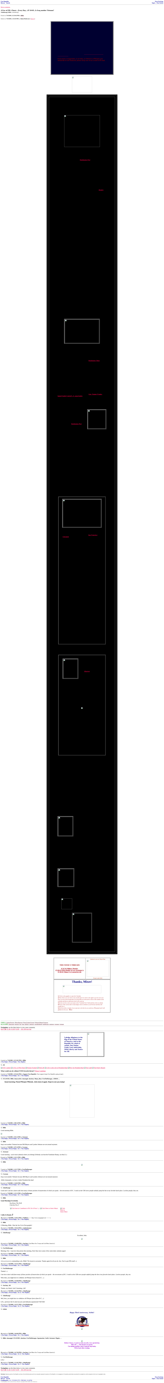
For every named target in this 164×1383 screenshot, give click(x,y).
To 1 (19, 1075)
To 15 (19, 1306)
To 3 (19, 1138)
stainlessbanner (27, 1228)
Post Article (160, 3)
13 (1, 1253)
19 (1, 1352)
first (2, 1029)
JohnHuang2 (26, 1264)
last (30, 1029)
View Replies (21, 1062)
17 (1, 1304)
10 (1, 1218)
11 (1, 1228)
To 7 (19, 1255)
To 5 (19, 1184)
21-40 (8, 1029)
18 (1, 1333)
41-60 (13, 1029)
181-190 (23, 1029)
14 (1, 1264)
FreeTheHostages (27, 1169)
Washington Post (85, 160)
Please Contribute (40, 1071)
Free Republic (5, 1)
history (33, 18)
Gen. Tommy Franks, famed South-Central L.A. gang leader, (80, 395)
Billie (24, 1060)
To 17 (19, 1364)
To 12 (19, 1292)
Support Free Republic (29, 1074)
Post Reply (5, 1062)
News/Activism (159, 1)
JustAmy (25, 1243)
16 (1, 1291)
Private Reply (13, 1062)
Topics (153, 3)
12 (1, 1243)
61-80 (17, 1029)
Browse (3, 3)
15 (1, 1281)
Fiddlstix (25, 1218)
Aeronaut (25, 1137)
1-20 (4, 1029)
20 (1, 1362)
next (27, 1029)
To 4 (19, 1159)
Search (8, 3)
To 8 (19, 1245)
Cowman (24, 1147)
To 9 (19, 1282)
